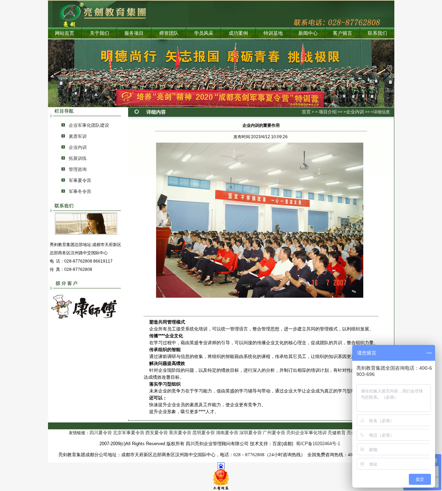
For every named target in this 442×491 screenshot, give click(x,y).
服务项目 (134, 33)
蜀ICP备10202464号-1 (318, 443)
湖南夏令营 (227, 432)
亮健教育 (337, 432)
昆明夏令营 (203, 432)
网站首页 (64, 33)
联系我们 (377, 33)
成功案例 (238, 33)
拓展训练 (78, 158)
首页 (306, 111)
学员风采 (203, 33)
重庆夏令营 (180, 432)
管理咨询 (78, 169)
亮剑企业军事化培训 (306, 432)
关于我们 (99, 33)
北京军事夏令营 (128, 432)
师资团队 (169, 33)
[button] (56, 73)
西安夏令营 (156, 432)
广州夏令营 (274, 432)
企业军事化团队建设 (89, 125)
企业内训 (78, 147)
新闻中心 (308, 33)
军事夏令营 (80, 180)
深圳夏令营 (250, 432)
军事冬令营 (80, 191)
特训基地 (273, 33)
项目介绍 (328, 111)
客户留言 (342, 33)
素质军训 (78, 136)
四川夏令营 (100, 432)
